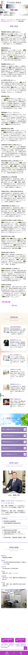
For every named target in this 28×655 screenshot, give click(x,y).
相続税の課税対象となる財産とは (10, 268)
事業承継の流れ (5, 96)
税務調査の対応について (8, 64)
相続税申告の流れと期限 (8, 236)
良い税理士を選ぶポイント (8, 80)
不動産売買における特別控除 (9, 177)
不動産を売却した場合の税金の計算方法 (12, 191)
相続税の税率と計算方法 (8, 252)
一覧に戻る (14, 305)
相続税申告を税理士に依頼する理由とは (12, 220)
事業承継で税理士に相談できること (11, 32)
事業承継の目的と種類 (7, 128)
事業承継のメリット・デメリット (10, 112)
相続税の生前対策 (6, 284)
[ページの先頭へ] (25, 648)
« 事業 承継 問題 (5, 302)
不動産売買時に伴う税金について (10, 206)
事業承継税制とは (6, 48)
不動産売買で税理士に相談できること (11, 144)
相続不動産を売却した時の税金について (12, 160)
